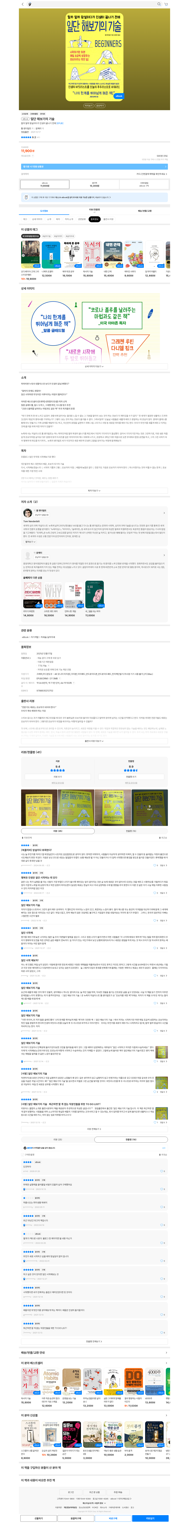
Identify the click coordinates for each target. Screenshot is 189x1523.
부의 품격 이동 (133, 1440)
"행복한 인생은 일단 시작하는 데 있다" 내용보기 (94, 883)
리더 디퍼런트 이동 (32, 601)
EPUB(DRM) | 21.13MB (47, 678)
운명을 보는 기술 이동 (71, 1388)
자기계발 (35, 637)
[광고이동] (159, 4)
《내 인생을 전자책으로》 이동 (92, 1440)
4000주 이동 (154, 1387)
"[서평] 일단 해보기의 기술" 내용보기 (94, 1080)
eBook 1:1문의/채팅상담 (119, 1499)
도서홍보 (125, 1507)
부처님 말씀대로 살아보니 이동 (92, 1387)
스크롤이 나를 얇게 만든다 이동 (30, 1440)
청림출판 (25, 132)
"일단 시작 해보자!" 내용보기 (94, 965)
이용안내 (25, 658)
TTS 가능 (42, 665)
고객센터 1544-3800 (65, 1499)
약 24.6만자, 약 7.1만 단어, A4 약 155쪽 (54, 683)
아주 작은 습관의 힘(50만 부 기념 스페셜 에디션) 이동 (51, 1387)
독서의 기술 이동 (30, 1387)
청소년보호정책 (84, 1507)
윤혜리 (38, 128)
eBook (25, 637)
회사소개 (103, 1507)
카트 (166, 4)
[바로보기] (39, 807)
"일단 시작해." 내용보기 (94, 938)
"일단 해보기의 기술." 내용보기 (94, 910)
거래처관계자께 (114, 1507)
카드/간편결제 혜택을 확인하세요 (151, 174)
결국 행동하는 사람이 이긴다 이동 (133, 1387)
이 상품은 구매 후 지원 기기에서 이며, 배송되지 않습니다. (70, 197)
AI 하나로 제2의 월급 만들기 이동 (154, 1440)
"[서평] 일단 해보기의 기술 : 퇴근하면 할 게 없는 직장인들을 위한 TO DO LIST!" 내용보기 (94, 1111)
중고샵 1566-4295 (100, 1499)
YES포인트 (26, 155)
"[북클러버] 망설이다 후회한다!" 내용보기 (94, 855)
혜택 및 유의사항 (58, 783)
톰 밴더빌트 (26, 128)
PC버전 (95, 1507)
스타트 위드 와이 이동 (53, 601)
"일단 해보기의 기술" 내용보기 (94, 993)
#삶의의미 (58, 236)
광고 (132, 1507)
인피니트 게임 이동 (74, 601)
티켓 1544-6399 (83, 1499)
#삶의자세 (70, 236)
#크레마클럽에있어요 (31, 236)
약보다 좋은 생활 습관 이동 (113, 1440)
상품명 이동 (30, 260)
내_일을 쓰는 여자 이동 (94, 600)
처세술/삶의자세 (48, 637)
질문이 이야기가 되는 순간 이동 (71, 1440)
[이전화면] (22, 4)
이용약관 (58, 1507)
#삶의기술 (46, 236)
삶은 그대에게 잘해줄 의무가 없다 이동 (113, 1387)
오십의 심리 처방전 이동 (51, 1440)
